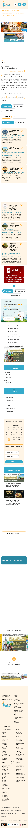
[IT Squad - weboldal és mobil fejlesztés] (23, 825)
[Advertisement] (14, 191)
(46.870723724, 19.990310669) (12, 76)
